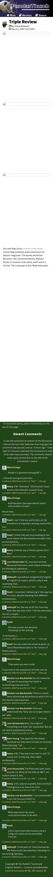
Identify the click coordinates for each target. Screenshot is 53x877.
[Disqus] (26, 305)
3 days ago (42, 673)
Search (42, 15)
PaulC (10, 520)
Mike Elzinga (13, 467)
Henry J (11, 486)
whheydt (11, 576)
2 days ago (42, 587)
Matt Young (13, 738)
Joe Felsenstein (15, 561)
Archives (27, 15)
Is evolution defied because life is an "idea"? (19, 481)
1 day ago (42, 481)
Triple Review (23, 22)
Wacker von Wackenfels (19, 678)
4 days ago (42, 857)
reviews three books (33, 248)
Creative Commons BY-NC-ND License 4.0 (25, 870)
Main (12, 15)
